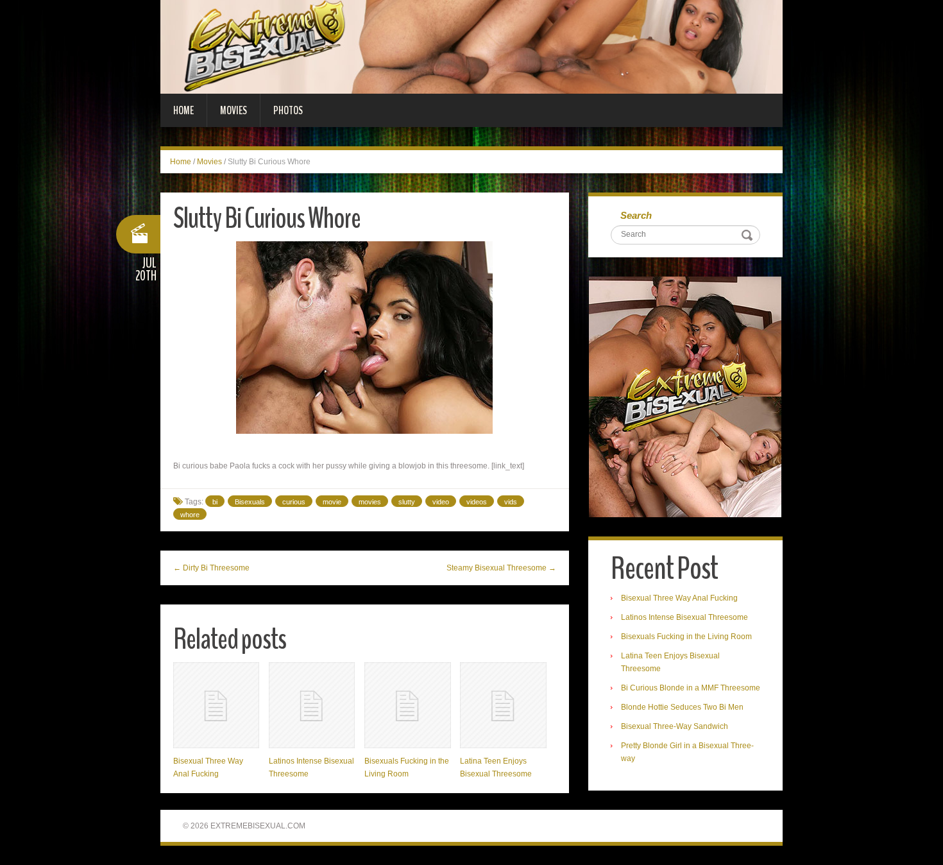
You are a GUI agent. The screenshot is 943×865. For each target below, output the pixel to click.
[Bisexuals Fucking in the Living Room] (407, 705)
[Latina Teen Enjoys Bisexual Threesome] (503, 705)
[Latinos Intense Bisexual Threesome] (312, 705)
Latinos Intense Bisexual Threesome (684, 617)
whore (190, 514)
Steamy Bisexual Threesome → (501, 567)
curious (293, 502)
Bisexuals (250, 502)
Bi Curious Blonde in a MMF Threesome (690, 687)
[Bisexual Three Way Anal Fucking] (216, 705)
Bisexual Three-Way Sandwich (674, 726)
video (440, 502)
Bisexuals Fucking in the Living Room (686, 636)
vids (510, 502)
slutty (406, 502)
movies (370, 502)
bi (214, 502)
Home (183, 110)
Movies (233, 110)
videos (476, 502)
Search (636, 215)
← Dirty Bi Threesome (211, 567)
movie (332, 502)
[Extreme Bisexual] (471, 46)
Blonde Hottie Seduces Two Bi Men (682, 707)
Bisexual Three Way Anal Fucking (679, 598)
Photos (288, 110)
